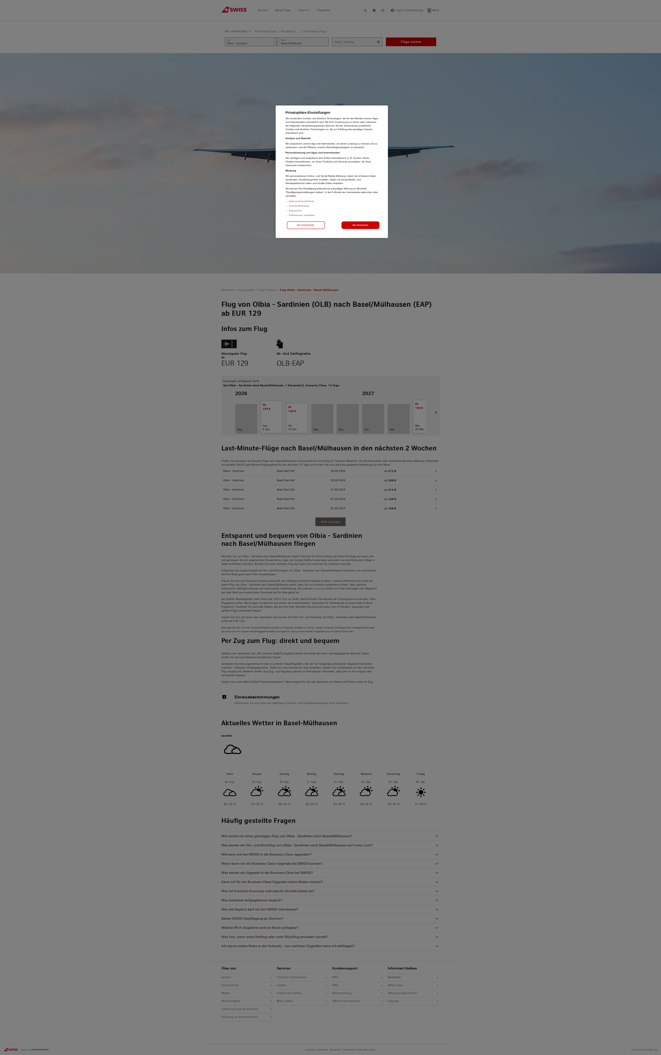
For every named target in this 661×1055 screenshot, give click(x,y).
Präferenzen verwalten (302, 215)
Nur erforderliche (305, 225)
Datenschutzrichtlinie (301, 201)
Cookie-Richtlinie (299, 205)
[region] (332, 171)
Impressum (295, 210)
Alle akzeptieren (360, 225)
